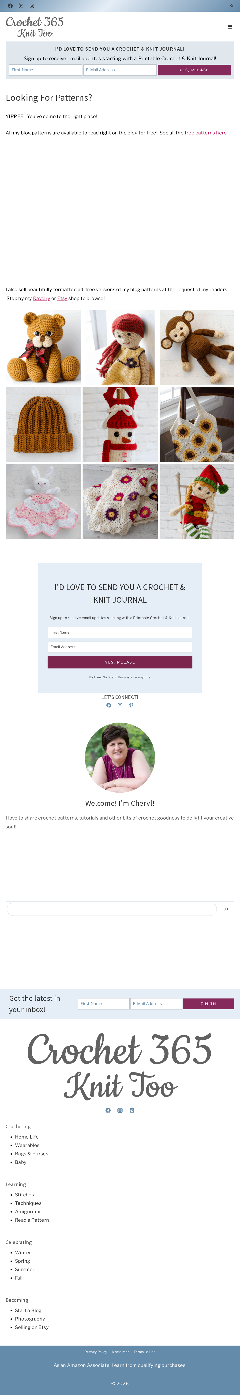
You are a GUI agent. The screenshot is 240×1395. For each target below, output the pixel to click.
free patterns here (206, 133)
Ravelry (41, 298)
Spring (22, 1261)
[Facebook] (10, 6)
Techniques (28, 1203)
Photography (30, 1319)
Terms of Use (144, 1352)
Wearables (27, 1145)
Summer (24, 1269)
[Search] (226, 909)
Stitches (24, 1195)
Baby (21, 1162)
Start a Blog (28, 1310)
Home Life (27, 1137)
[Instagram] (32, 6)
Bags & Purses (31, 1154)
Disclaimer (120, 1352)
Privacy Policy (96, 1352)
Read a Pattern (32, 1220)
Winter (23, 1252)
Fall (19, 1278)
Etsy (62, 298)
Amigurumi (28, 1211)
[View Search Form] (231, 6)
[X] (21, 6)
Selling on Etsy (32, 1327)
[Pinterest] (132, 1110)
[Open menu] (229, 27)
